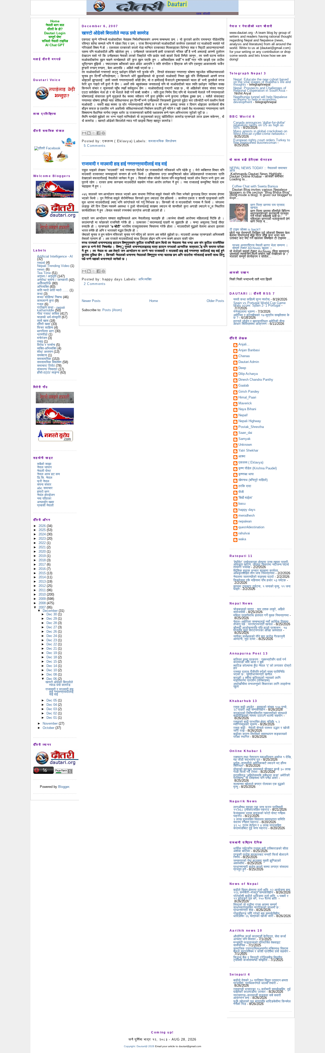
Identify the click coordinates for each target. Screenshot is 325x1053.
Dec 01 (52, 718)
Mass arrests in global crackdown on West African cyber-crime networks (260, 132)
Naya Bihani (247, 409)
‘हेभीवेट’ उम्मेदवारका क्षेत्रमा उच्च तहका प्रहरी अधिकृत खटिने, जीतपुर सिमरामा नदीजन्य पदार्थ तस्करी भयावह (261, 564)
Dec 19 (52, 653)
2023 (43, 538)
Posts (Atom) (112, 310)
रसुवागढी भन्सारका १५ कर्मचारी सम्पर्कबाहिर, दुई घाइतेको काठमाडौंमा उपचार (261, 990)
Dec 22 (52, 644)
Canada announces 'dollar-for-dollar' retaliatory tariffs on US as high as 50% (259, 125)
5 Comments (95, 146)
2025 (43, 530)
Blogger (63, 787)
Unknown (245, 444)
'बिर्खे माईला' (245, 498)
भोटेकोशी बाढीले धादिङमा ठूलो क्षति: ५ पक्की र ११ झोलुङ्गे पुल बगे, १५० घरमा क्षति (260, 897)
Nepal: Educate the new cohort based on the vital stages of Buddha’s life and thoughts (262, 82)
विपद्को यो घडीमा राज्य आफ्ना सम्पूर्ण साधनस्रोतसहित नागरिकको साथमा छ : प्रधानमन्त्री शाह (256, 907)
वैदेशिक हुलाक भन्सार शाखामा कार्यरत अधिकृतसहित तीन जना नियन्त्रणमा (255, 572)
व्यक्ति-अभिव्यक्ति (46, 348)
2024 (43, 534)
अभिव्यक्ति (43, 287)
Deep (242, 368)
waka (242, 539)
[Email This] (84, 133)
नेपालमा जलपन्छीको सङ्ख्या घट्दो (253, 577)
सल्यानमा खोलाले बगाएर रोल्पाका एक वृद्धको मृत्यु (259, 785)
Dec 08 (52, 674)
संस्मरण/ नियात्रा (47, 369)
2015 (43, 573)
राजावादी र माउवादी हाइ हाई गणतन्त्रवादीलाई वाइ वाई (59, 691)
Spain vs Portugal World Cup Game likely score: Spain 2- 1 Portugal (259, 304)
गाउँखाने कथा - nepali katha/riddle (51, 309)
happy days (246, 510)
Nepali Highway (249, 421)
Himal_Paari (247, 397)
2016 (43, 569)
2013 (43, 581)
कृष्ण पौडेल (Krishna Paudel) (257, 468)
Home (153, 301)
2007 (43, 607)
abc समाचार (45, 488)
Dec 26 (52, 631)
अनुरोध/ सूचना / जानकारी (52, 280)
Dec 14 (52, 666)
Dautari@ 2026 (146, 1046)
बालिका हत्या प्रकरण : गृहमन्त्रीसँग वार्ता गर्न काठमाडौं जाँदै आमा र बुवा (259, 661)
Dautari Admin (248, 362)
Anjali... (244, 344)
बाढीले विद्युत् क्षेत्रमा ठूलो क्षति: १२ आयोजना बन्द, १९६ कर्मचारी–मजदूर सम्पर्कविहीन (262, 891)
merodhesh (246, 515)
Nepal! (243, 415)
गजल (40, 304)
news (41, 269)
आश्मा (241, 456)
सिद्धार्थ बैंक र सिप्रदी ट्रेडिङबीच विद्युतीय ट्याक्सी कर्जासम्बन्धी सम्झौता (257, 958)
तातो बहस (42, 321)
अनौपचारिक (44, 283)
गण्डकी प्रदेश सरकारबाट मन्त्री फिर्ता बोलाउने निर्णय (260, 856)
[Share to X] (93, 133)
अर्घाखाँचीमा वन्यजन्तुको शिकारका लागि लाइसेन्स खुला (261, 685)
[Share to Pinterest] (103, 133)
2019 (43, 556)
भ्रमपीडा (42, 334)
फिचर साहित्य (45, 327)
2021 (43, 547)
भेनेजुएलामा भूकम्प (244, 311)
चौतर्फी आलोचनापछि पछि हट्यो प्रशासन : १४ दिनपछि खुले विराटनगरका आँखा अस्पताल (260, 629)
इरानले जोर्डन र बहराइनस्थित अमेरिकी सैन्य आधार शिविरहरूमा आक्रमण (258, 322)
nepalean (245, 521)
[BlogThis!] (88, 133)
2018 (43, 560)
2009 (43, 599)
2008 (43, 603)
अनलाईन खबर (45, 502)
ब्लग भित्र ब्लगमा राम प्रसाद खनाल (267, 206)
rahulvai (244, 533)
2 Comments (95, 284)
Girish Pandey (248, 391)
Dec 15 (52, 661)
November (51, 723)
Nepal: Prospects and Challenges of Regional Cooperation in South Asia (259, 89)
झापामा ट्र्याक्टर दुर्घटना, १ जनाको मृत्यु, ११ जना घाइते (261, 587)
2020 (43, 551)
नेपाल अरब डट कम (48, 474)
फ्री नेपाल (43, 481)
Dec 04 (52, 705)
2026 (43, 526)
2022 (43, 543)
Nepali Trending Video (53, 266)
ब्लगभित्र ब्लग (45, 331)
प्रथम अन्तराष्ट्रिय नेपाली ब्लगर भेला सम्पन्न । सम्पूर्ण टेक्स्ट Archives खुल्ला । (260, 246)
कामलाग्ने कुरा (45, 300)
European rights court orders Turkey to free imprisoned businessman (261, 141)
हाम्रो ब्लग (43, 491)
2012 (43, 586)
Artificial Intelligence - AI (55, 256)
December (51, 611)
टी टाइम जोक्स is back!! (245, 229)
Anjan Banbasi (249, 350)
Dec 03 (52, 709)
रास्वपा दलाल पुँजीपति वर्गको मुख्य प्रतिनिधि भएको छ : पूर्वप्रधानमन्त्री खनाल (259, 673)
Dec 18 (52, 657)
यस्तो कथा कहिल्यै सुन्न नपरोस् (251, 299)
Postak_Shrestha (251, 427)
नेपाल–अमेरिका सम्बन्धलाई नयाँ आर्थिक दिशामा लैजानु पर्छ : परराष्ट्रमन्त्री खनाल (260, 623)
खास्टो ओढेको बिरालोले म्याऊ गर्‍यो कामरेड (59, 683)
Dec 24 (52, 636)
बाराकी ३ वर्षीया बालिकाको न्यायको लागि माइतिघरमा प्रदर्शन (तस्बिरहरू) (257, 679)
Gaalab (243, 385)
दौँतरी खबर (43, 324)
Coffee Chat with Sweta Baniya (255, 186)
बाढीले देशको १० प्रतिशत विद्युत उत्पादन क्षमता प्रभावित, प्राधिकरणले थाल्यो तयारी (260, 981)
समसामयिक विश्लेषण (49, 362)
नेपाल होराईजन (46, 495)
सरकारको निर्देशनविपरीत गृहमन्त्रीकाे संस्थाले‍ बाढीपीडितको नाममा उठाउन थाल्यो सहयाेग (260, 714)
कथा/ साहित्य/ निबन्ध (49, 297)
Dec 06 (52, 679)
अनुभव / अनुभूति (46, 276)
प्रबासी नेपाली (45, 505)
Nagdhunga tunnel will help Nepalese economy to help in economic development (260, 99)
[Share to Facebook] (98, 133)
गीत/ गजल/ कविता (48, 313)
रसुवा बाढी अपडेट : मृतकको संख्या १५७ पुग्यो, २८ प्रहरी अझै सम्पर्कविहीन (260, 708)
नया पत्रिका (44, 498)
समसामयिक (44, 359)
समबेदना (42, 355)
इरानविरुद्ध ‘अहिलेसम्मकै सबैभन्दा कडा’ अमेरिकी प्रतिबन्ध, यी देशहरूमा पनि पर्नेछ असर (261, 776)
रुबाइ (40, 341)
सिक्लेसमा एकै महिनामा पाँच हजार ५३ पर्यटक (259, 580)
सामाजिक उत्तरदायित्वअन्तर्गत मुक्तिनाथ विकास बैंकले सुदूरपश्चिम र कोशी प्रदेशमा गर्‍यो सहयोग (260, 950)
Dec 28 (52, 623)
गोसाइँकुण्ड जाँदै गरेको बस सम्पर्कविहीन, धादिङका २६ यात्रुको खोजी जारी (256, 915)
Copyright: (130, 1046)
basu (242, 503)
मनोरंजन (42, 338)
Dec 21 (52, 648)
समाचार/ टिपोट (46, 366)
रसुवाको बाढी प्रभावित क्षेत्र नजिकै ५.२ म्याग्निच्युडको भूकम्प (256, 723)
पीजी (241, 492)
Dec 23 (52, 640)
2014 (43, 577)
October (49, 728)
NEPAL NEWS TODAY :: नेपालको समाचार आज (258, 169)
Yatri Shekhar (248, 450)
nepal (41, 262)
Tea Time (44, 273)
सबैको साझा (44, 464)
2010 (43, 594)
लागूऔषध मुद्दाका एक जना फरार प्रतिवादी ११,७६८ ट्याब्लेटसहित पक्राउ (258, 808)
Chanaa (244, 356)
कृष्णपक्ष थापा (246, 474)
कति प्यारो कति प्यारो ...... (53, 290)
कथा (40, 294)
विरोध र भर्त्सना (46, 345)
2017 (43, 564)
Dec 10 (52, 670)
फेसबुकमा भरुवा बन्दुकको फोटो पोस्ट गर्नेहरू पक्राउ (259, 814)
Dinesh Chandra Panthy (255, 379)
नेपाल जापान (44, 467)
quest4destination (251, 527)
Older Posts (215, 301)
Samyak (244, 439)
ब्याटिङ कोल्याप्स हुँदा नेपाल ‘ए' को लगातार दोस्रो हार (262, 667)
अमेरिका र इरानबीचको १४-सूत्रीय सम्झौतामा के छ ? (261, 316)
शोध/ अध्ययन (45, 352)
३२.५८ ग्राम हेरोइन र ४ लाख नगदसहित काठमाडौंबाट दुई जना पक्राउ (257, 826)
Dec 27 (52, 627)
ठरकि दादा (244, 486)
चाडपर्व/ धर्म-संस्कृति (49, 317)
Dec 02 (52, 713)
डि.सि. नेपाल (44, 478)
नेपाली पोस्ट (44, 471)
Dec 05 (52, 700)
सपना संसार (44, 484)
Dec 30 (52, 614)
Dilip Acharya (248, 374)
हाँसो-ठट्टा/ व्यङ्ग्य (48, 372)
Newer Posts (91, 301)
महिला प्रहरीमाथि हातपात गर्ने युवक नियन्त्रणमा (261, 615)
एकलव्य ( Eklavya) (250, 462)
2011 (43, 590)
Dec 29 (52, 618)
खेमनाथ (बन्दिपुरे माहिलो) (253, 480)
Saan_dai (245, 433)
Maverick (245, 403)
